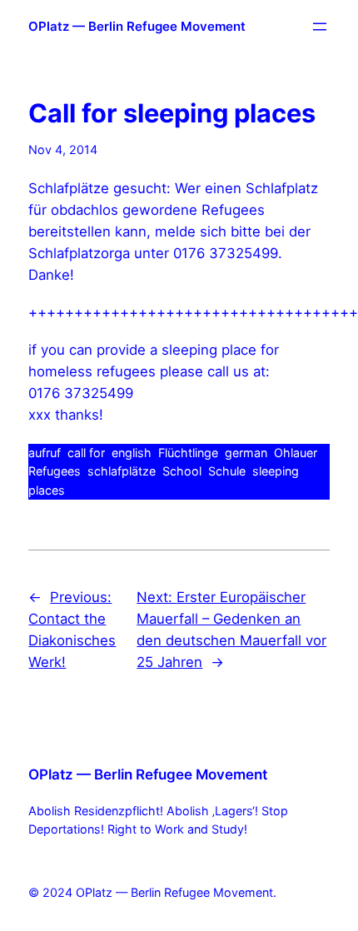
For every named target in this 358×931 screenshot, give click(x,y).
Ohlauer (295, 453)
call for (86, 453)
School (181, 471)
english (132, 453)
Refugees (54, 471)
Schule (227, 471)
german (246, 453)
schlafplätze (121, 471)
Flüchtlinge (188, 453)
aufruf (44, 453)
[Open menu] (320, 27)
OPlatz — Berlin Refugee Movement (137, 26)
